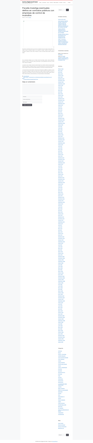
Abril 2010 (60, 249)
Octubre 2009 (61, 259)
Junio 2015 (60, 147)
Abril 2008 (60, 289)
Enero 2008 (60, 294)
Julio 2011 (60, 225)
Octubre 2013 (60, 180)
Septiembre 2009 (61, 261)
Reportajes (60, 406)
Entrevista (60, 2)
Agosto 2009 (60, 263)
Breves (59, 352)
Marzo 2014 (60, 172)
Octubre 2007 (61, 299)
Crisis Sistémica (61, 359)
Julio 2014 (60, 166)
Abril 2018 (60, 92)
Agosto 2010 (60, 243)
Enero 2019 (60, 77)
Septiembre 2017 (61, 103)
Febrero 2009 (60, 272)
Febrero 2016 (60, 134)
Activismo (60, 351)
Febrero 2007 (60, 312)
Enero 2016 (60, 136)
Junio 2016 (60, 128)
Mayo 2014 (60, 169)
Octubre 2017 (60, 101)
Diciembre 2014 (61, 157)
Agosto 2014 (60, 164)
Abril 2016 (60, 131)
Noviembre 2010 (61, 238)
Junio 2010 (60, 246)
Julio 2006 (60, 323)
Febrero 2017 (60, 115)
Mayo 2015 (60, 149)
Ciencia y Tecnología (62, 354)
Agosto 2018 (60, 85)
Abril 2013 (60, 190)
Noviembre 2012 (61, 198)
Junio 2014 (60, 167)
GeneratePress (55, 441)
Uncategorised (61, 414)
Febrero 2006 (60, 332)
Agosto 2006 (60, 322)
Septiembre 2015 (61, 143)
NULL (59, 395)
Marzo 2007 (60, 310)
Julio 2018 (60, 87)
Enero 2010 (60, 254)
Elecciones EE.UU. (61, 372)
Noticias (59, 393)
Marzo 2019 (60, 73)
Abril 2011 (60, 230)
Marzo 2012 (60, 212)
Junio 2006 (60, 325)
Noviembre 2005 (61, 337)
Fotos (59, 375)
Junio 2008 (60, 286)
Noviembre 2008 (61, 277)
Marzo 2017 (60, 113)
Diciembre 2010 (61, 236)
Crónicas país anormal (62, 364)
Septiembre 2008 (61, 281)
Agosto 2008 (60, 282)
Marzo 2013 (60, 192)
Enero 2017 (60, 116)
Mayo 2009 (60, 268)
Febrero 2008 (60, 292)
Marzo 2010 (60, 251)
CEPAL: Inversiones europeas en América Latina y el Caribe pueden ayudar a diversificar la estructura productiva (63, 42)
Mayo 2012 (60, 208)
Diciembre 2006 (61, 315)
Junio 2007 (60, 305)
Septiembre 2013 (61, 182)
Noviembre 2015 (61, 139)
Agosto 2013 (60, 184)
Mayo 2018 (60, 90)
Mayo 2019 (60, 70)
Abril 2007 (60, 309)
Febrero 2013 (60, 194)
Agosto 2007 (60, 302)
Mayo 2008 (60, 287)
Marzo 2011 (60, 231)
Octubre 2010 (60, 240)
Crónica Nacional (26, 76)
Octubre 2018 (60, 82)
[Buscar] (67, 10)
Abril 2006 (60, 328)
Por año (64, 2)
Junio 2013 (60, 187)
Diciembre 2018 (61, 78)
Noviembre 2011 (61, 218)
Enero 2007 (60, 314)
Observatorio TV (61, 396)
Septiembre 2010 (61, 241)
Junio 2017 (60, 108)
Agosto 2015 (60, 144)
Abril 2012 (60, 210)
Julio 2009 (60, 264)
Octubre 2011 (60, 220)
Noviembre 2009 (61, 258)
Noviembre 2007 (61, 297)
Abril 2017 (60, 111)
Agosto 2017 (60, 105)
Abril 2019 (60, 72)
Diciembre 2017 (61, 98)
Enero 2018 (60, 96)
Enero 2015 (60, 156)
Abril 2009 (60, 269)
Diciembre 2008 (61, 276)
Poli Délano (60, 54)
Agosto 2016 (60, 124)
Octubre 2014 (60, 161)
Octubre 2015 (60, 141)
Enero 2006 (60, 333)
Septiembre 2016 (61, 123)
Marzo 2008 (60, 291)
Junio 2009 (60, 266)
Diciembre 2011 (61, 217)
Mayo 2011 (60, 228)
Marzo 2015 (60, 152)
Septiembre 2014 (61, 162)
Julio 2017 (60, 106)
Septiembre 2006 (61, 320)
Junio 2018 (60, 88)
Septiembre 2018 (61, 83)
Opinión (59, 398)
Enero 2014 (60, 175)
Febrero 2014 (60, 174)
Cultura (48, 2)
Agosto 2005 (60, 342)
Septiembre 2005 (61, 340)
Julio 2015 (60, 146)
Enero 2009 (60, 274)
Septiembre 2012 (61, 202)
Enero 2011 (60, 235)
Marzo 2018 (60, 93)
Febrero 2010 (60, 253)
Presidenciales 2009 (62, 404)
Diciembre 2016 (61, 118)
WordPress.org (61, 428)
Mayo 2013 (60, 189)
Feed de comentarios (62, 426)
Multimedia (60, 391)
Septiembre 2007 (61, 300)
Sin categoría (60, 408)
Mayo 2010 (60, 248)
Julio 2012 (60, 205)
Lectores (60, 386)
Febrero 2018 (60, 95)
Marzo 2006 (60, 330)
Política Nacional (61, 403)
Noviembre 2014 (61, 159)
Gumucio (60, 377)
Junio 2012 (60, 207)
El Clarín (69, 2)
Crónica (59, 360)
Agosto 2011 (60, 223)
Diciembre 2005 (61, 335)
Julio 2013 (60, 185)
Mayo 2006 (60, 327)
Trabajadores (60, 412)
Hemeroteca (60, 379)
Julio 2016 (60, 126)
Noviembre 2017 (61, 100)
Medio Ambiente (56, 2)
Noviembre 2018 (61, 80)
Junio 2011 (60, 226)
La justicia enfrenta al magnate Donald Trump (30, 79)
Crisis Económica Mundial (63, 357)
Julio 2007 (60, 304)
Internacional (44, 2)
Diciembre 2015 (61, 138)
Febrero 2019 (60, 75)
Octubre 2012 (60, 200)
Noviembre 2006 (61, 317)
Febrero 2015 (60, 154)
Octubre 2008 (61, 279)
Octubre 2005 (61, 338)
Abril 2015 (60, 151)
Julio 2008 (60, 284)
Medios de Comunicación (63, 390)
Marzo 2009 (60, 271)
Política (40, 2)
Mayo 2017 (60, 110)
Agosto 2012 (60, 203)
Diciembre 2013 (61, 177)
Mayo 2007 (60, 307)
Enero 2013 (60, 195)
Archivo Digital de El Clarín (30, 2)
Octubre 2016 (60, 121)
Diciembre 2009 (61, 256)
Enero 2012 (60, 215)
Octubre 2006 (61, 319)
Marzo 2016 (60, 133)
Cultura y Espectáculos (62, 367)
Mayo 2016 (60, 129)
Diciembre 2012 (61, 197)
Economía (51, 2)
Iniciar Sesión (60, 423)
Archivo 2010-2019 (61, 19)
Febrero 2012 (60, 213)
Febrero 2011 (60, 233)
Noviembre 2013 (61, 179)
